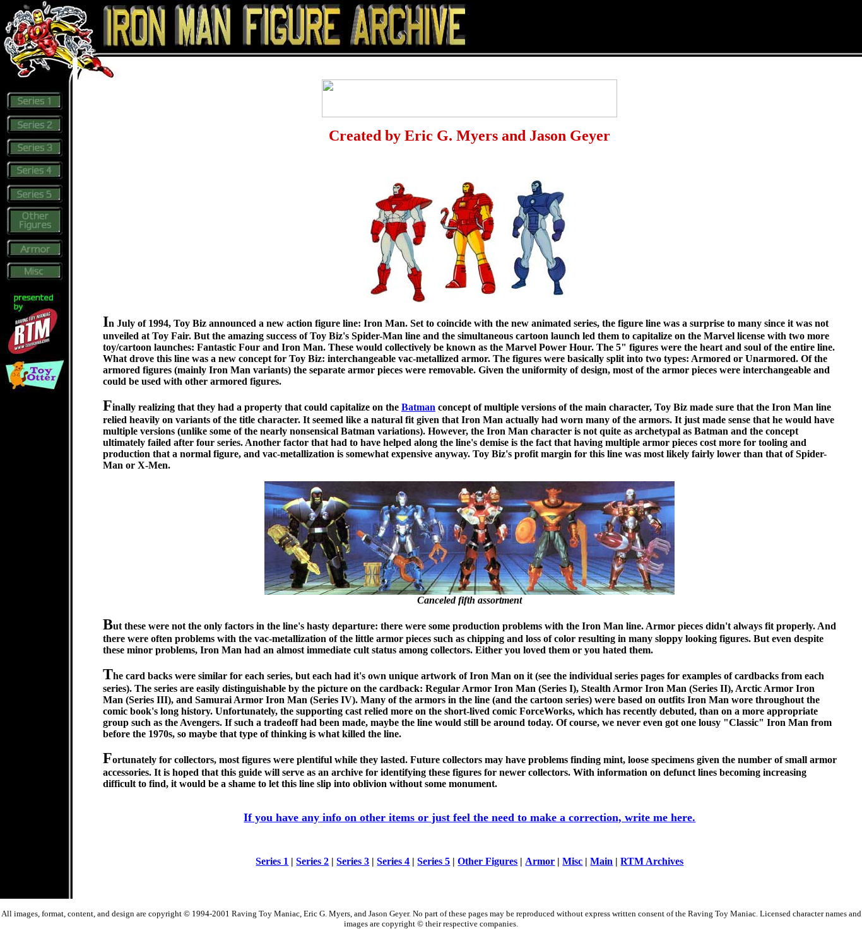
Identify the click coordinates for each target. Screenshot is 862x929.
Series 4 (393, 861)
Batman (418, 407)
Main (601, 861)
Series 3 (352, 861)
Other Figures (487, 861)
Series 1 (272, 861)
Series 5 (433, 861)
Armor (540, 861)
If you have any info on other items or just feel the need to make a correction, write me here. (469, 817)
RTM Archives (651, 861)
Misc (572, 861)
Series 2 (312, 861)
